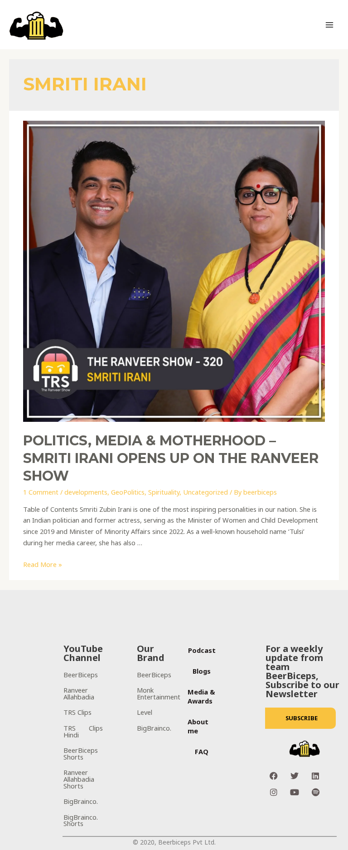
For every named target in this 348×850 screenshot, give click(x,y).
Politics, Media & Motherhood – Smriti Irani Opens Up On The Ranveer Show (171, 458)
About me (198, 726)
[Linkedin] (315, 776)
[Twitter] (294, 776)
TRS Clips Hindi (83, 731)
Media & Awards (201, 696)
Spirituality (163, 491)
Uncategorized (205, 491)
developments (85, 491)
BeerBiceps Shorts (80, 753)
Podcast (202, 650)
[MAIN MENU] (329, 24)
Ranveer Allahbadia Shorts (78, 779)
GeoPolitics (128, 491)
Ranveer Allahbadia (78, 693)
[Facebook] (274, 776)
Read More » (42, 564)
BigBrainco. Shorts (80, 820)
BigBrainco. (80, 801)
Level (144, 712)
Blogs (202, 670)
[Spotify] (315, 792)
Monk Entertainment (158, 693)
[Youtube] (294, 792)
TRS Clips (77, 712)
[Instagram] (274, 792)
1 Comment (40, 491)
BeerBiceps (80, 674)
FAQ (201, 751)
